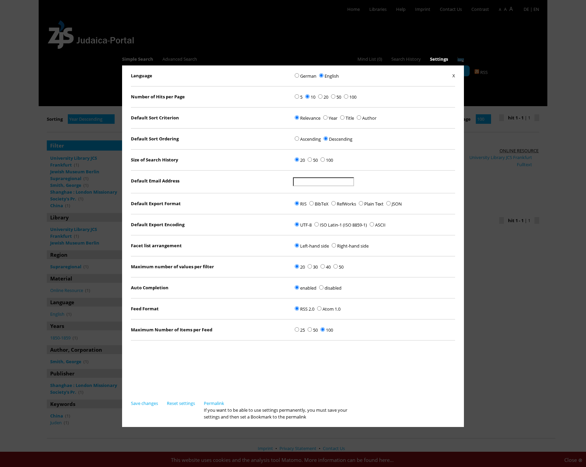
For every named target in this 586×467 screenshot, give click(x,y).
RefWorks (346, 204)
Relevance (310, 118)
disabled (333, 288)
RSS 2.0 (307, 309)
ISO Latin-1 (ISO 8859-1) (343, 225)
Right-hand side (353, 246)
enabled (308, 288)
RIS (303, 204)
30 (315, 267)
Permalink (214, 403)
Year (333, 118)
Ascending (310, 139)
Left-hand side (314, 246)
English (332, 76)
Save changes (144, 403)
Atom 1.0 (331, 309)
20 (326, 97)
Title (350, 118)
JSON (397, 204)
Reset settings (181, 403)
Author (369, 118)
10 (313, 97)
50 (338, 97)
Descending (340, 139)
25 (302, 330)
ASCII (380, 225)
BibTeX (322, 204)
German (308, 76)
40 (328, 267)
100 (352, 97)
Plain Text (374, 204)
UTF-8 (306, 225)
